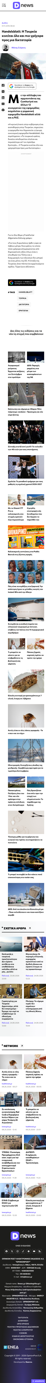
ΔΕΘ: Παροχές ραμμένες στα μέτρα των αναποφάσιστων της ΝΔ (34, 371)
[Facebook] (3, 85)
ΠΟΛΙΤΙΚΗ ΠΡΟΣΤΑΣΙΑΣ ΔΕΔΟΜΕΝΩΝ (23, 1327)
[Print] (3, 110)
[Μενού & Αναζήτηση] (4, 5)
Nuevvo (29, 1362)
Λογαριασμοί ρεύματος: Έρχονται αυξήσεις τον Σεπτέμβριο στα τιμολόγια (16, 371)
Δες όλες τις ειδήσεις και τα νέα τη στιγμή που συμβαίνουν (26, 332)
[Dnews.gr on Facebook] (6, 1251)
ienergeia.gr (6, 1127)
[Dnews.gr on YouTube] (34, 1251)
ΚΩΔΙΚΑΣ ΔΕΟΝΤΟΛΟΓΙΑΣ (23, 1336)
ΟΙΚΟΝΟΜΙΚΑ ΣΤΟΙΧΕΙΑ (23, 1339)
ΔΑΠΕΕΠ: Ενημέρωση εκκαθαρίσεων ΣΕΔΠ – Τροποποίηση (32, 1157)
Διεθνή (4, 23)
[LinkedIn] (3, 97)
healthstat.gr (7, 1084)
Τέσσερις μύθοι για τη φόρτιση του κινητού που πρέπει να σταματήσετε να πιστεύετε (25, 840)
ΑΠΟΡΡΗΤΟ (39, 1381)
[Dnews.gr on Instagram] (17, 1251)
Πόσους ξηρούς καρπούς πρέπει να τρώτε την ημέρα (35, 655)
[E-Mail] (3, 103)
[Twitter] (3, 91)
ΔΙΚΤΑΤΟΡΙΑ (24, 304)
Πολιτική (5, 976)
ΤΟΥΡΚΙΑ (22, 298)
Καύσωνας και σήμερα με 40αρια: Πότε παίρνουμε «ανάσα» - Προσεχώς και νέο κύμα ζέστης (25, 412)
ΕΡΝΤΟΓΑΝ (23, 311)
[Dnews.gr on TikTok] (23, 1251)
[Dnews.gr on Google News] (28, 1251)
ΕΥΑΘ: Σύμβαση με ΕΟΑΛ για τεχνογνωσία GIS (10, 1203)
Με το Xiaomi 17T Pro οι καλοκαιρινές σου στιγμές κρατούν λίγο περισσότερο (16, 514)
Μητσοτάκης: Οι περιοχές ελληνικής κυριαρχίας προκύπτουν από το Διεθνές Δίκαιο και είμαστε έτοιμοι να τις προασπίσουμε (34, 961)
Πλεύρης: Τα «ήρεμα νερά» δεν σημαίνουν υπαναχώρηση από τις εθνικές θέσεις (34, 1006)
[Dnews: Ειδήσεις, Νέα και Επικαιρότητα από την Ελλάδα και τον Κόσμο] (23, 5)
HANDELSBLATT (25, 292)
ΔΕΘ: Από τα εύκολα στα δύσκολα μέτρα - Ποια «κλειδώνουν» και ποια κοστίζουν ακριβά (26, 912)
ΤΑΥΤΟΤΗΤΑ (23, 1318)
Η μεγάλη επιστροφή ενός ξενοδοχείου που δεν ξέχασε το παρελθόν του (34, 514)
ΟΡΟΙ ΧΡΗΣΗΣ (23, 1324)
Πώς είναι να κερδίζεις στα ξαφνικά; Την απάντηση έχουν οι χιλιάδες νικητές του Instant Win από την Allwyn (25, 589)
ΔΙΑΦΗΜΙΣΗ (23, 1321)
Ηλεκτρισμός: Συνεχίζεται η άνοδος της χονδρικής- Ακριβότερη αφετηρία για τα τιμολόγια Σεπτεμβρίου (25, 768)
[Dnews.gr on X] (12, 1251)
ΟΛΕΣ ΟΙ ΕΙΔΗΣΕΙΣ (23, 1246)
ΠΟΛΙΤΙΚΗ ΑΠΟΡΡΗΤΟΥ (23, 1330)
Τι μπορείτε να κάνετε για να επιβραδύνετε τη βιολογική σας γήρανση (15, 658)
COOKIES (23, 1333)
